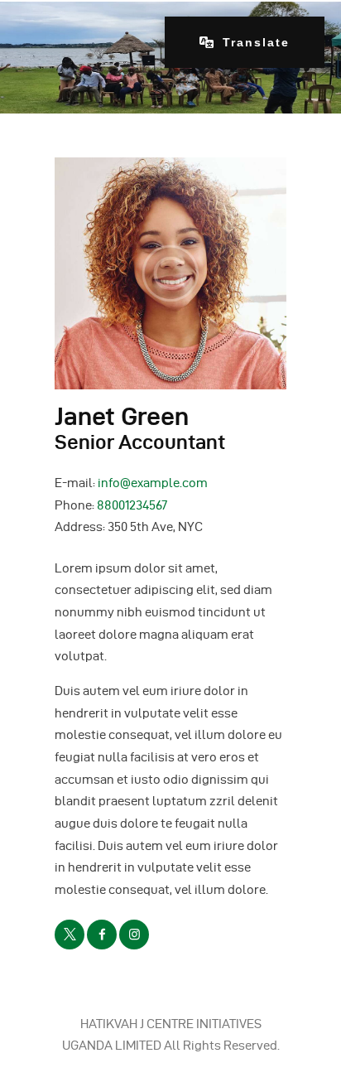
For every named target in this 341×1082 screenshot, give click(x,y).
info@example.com (153, 483)
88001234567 (132, 505)
